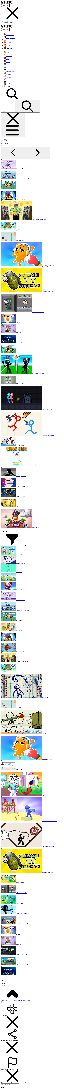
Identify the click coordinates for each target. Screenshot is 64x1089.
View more (3, 146)
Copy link (3, 1056)
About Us (3, 1000)
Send (2, 1087)
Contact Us (8, 1000)
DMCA (13, 1000)
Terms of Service (26, 1000)
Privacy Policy (18, 1000)
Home (5, 139)
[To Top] (12, 999)
